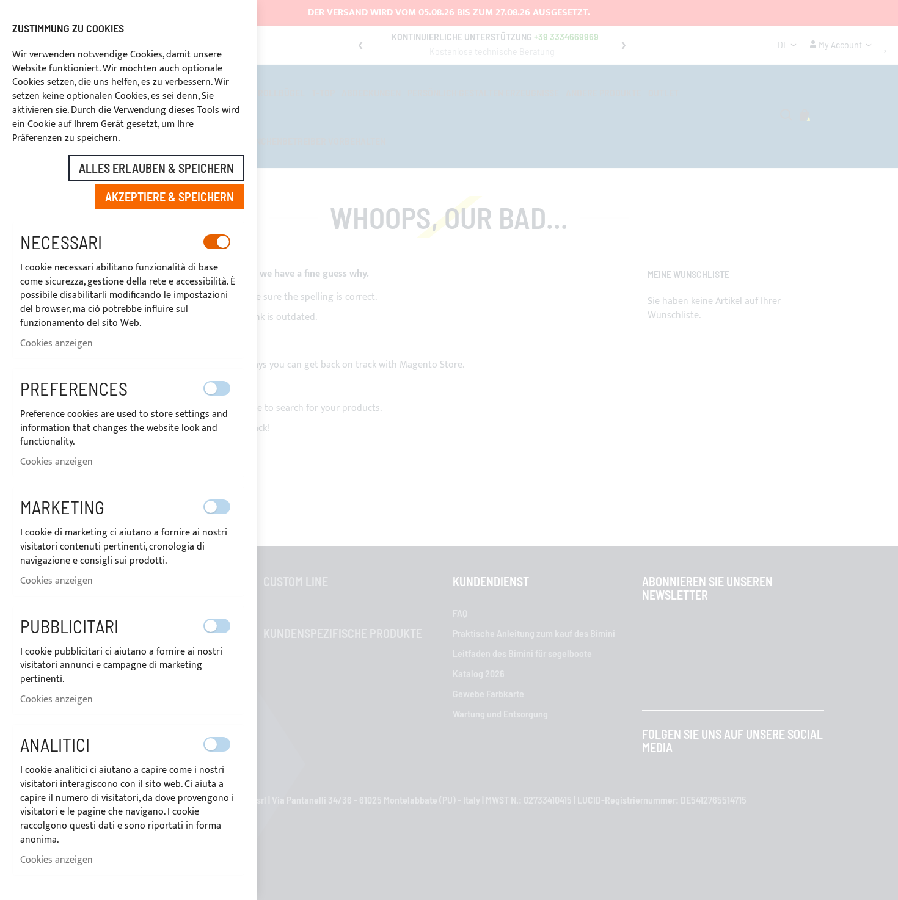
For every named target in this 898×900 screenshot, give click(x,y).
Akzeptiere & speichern (169, 196)
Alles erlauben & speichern (156, 168)
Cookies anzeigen (56, 343)
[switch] (216, 241)
